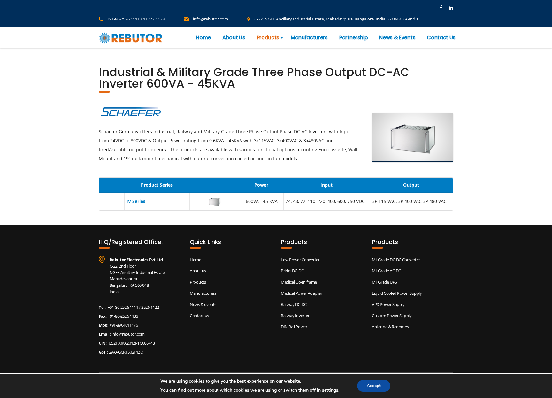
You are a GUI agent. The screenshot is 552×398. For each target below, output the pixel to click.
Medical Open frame (299, 282)
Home (203, 37)
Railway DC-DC (294, 304)
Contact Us (441, 37)
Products (268, 37)
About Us (233, 37)
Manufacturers (309, 37)
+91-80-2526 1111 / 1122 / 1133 (136, 19)
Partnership (353, 37)
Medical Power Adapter (301, 293)
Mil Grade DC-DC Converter (396, 259)
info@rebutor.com (210, 19)
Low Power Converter (300, 259)
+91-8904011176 (123, 325)
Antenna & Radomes (390, 327)
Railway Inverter (295, 315)
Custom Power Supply (391, 315)
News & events (203, 304)
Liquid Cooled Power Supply (397, 293)
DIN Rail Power (294, 327)
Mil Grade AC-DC (386, 271)
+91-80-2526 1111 (123, 307)
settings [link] (330, 390)
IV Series (135, 201)
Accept (374, 386)
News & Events (397, 37)
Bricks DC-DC (292, 271)
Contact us (199, 315)
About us (198, 271)
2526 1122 (150, 307)
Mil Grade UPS (384, 282)
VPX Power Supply (388, 304)
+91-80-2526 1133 (123, 316)
